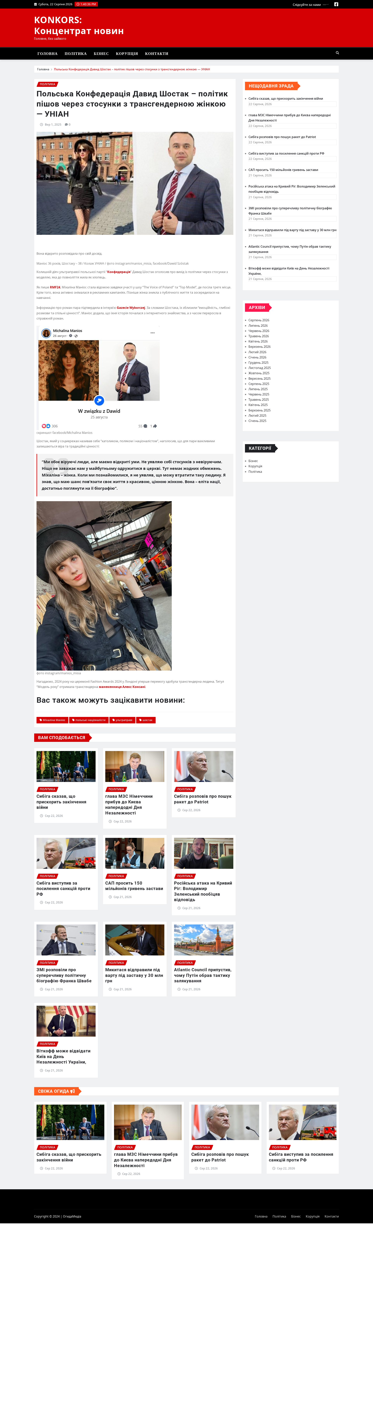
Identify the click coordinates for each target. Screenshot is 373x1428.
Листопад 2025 (259, 368)
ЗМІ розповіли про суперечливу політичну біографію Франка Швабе (64, 975)
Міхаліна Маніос (54, 720)
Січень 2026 (257, 357)
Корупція (127, 54)
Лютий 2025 (257, 415)
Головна (47, 54)
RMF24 (55, 287)
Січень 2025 (257, 421)
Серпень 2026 (258, 320)
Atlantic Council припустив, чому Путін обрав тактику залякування (203, 975)
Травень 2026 (258, 336)
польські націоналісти (90, 720)
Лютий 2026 (257, 352)
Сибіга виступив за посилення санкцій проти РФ (63, 889)
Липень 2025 (258, 389)
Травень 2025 (258, 399)
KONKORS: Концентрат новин (79, 25)
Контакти (156, 54)
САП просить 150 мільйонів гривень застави (283, 170)
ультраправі (124, 720)
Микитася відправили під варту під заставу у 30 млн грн (134, 975)
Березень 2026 (259, 346)
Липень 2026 (258, 325)
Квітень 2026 (258, 341)
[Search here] (337, 53)
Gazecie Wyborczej (131, 307)
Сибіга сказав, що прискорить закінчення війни (61, 802)
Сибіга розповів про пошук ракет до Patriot (282, 137)
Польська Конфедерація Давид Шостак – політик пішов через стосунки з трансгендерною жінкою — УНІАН (132, 69)
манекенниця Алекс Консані (122, 687)
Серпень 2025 (258, 384)
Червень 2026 (258, 331)
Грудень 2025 (258, 362)
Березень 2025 (259, 410)
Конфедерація (118, 272)
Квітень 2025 (258, 405)
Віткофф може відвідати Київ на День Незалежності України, (64, 1056)
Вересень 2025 (259, 378)
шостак (148, 720)
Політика (76, 54)
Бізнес (101, 54)
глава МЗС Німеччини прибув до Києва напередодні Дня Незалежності (146, 1160)
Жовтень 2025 (258, 373)
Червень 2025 (258, 394)
